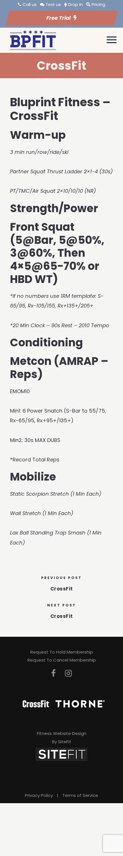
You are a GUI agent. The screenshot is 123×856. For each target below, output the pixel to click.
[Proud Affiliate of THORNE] (80, 703)
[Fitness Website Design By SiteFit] (61, 754)
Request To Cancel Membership (61, 660)
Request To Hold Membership (61, 652)
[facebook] (53, 673)
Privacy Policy (39, 795)
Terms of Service (80, 795)
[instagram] (68, 673)
